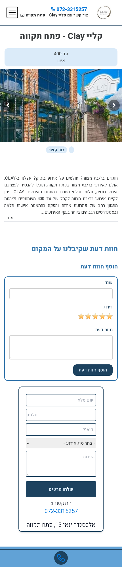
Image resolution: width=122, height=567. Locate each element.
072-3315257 (71, 9)
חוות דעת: (103, 329)
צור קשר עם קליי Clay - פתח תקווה (56, 15)
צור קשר (56, 149)
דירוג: (108, 307)
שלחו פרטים (61, 489)
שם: (109, 282)
